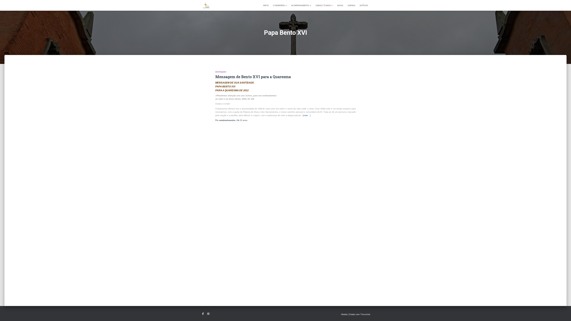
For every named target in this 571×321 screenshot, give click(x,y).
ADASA (340, 5)
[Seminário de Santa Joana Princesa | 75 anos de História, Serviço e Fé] (206, 5)
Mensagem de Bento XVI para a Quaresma (253, 76)
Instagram (208, 313)
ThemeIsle (365, 314)
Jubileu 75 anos (323, 5)
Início (266, 5)
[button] (286, 5)
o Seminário (279, 5)
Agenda (351, 5)
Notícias (364, 5)
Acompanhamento (300, 5)
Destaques (220, 72)
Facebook (203, 313)
